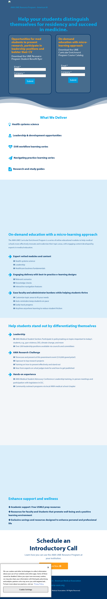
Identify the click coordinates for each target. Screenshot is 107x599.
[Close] (48, 567)
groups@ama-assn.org (53, 585)
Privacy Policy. (39, 584)
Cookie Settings (25, 589)
